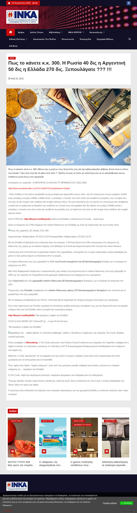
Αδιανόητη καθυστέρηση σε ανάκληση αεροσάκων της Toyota (115, 465)
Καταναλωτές (96, 32)
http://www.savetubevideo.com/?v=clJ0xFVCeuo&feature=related (39, 188)
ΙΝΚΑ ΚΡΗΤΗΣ (75, 32)
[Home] (10, 32)
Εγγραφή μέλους (105, 39)
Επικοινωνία (68, 39)
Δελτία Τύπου (36, 32)
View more (8, 511)
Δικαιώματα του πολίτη (44, 39)
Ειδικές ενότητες (17, 39)
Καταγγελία (85, 39)
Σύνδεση (13, 46)
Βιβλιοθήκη (55, 32)
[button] (130, 39)
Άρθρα (21, 32)
